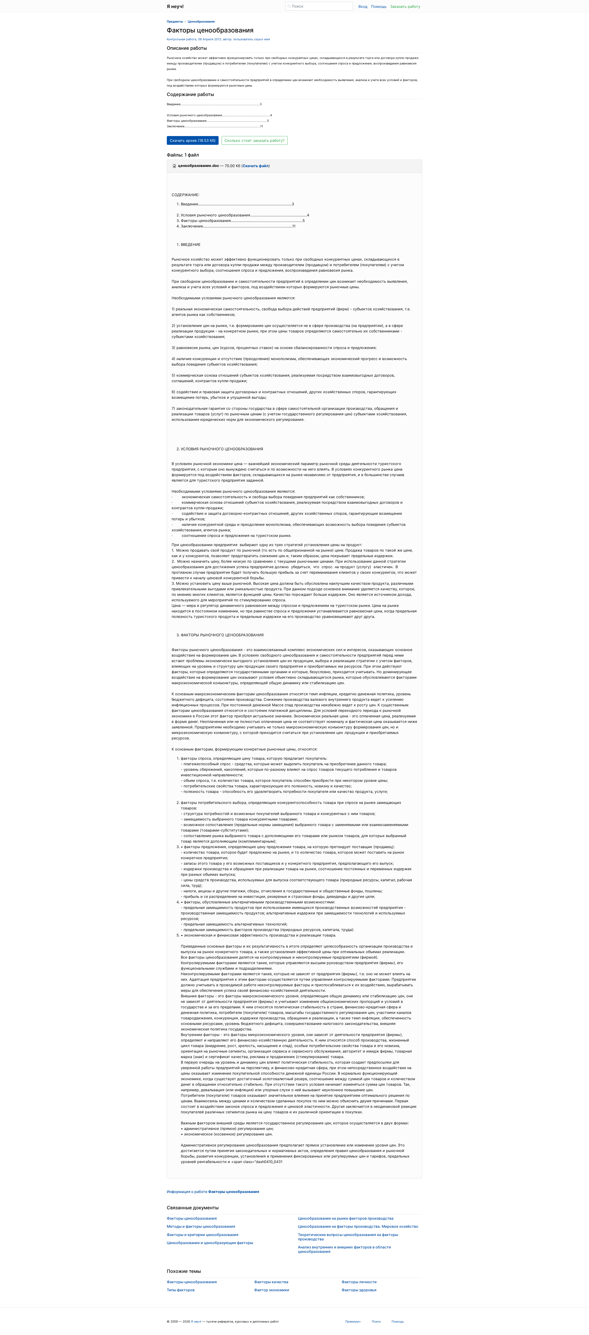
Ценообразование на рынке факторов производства (345, 1218)
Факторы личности (359, 1282)
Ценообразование (201, 21)
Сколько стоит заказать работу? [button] (255, 140)
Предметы (175, 21)
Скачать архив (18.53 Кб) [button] (193, 140)
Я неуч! (196, 1321)
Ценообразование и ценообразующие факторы (210, 1242)
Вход (362, 6)
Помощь (379, 6)
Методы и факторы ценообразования (201, 1226)
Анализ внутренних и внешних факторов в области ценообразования (344, 1249)
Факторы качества (271, 1282)
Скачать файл (256, 165)
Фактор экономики (271, 1290)
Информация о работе (213, 1191)
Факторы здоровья (359, 1290)
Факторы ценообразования (192, 1218)
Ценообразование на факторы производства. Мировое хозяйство (358, 1226)
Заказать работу (405, 6)
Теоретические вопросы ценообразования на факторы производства (348, 1236)
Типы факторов (181, 1290)
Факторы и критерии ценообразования (202, 1234)
